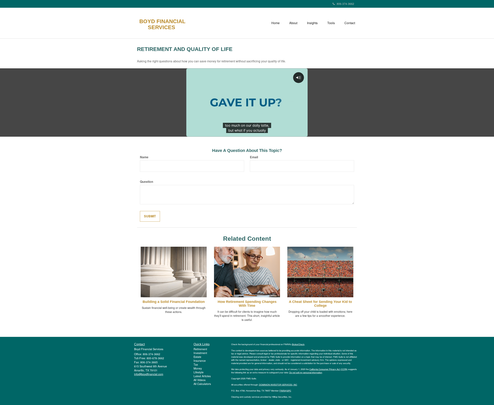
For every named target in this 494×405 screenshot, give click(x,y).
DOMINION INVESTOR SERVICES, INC (278, 384)
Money (198, 368)
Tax (196, 364)
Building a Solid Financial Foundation (174, 302)
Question (146, 182)
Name (144, 157)
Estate (197, 357)
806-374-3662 (345, 4)
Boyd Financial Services (162, 24)
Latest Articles (202, 376)
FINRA (282, 390)
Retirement (200, 349)
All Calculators (202, 384)
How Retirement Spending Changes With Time (247, 304)
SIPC (288, 390)
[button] (293, 23)
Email (254, 157)
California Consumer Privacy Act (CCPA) (328, 369)
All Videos (200, 380)
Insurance (200, 361)
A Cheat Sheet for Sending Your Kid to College (320, 304)
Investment (200, 353)
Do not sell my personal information (305, 372)
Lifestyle (199, 372)
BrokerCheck (298, 344)
